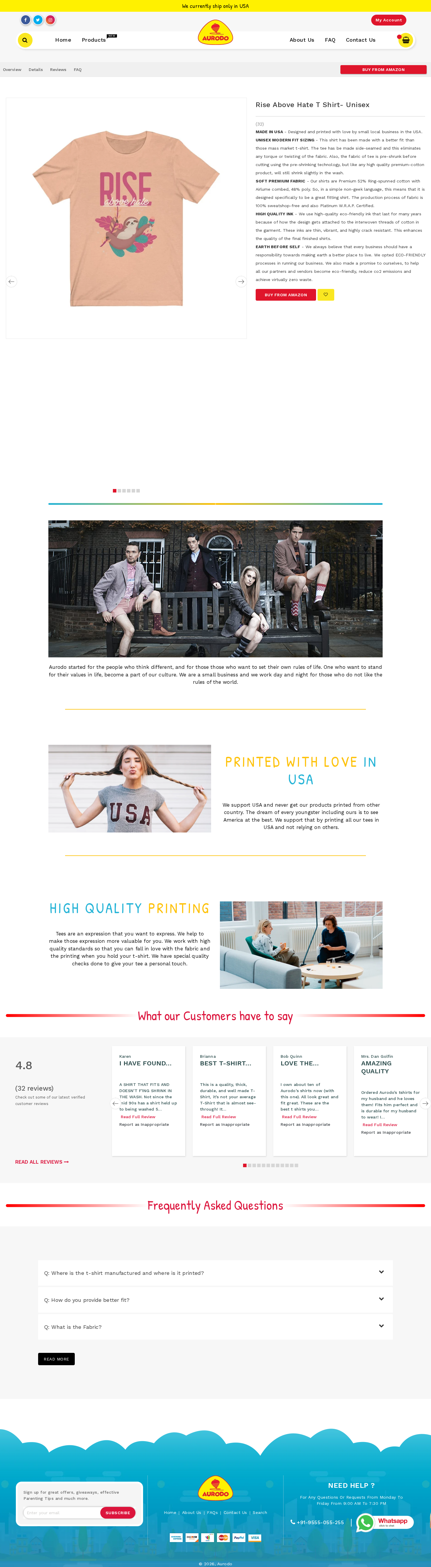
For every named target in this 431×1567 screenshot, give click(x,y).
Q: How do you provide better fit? (87, 1300)
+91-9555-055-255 (320, 1522)
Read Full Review (138, 1116)
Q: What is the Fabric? (73, 1327)
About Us (191, 1512)
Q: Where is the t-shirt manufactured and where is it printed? (124, 1273)
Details (36, 69)
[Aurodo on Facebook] (25, 18)
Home (170, 1512)
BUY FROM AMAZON (383, 69)
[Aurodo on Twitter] (38, 18)
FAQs (212, 1512)
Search (260, 1512)
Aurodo (225, 1563)
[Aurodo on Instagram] (50, 18)
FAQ (78, 69)
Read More (56, 1359)
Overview (12, 69)
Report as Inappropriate (144, 1124)
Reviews (58, 69)
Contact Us (235, 1512)
